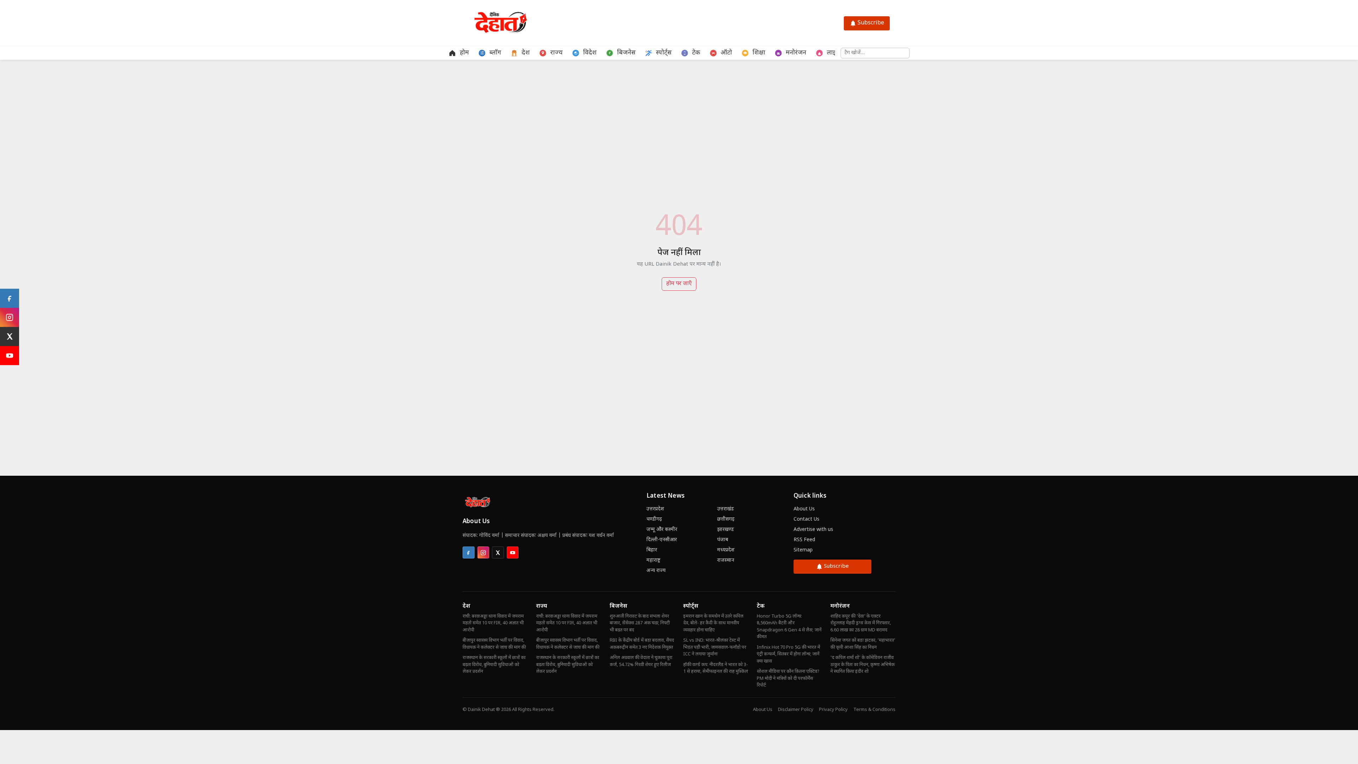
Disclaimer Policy (795, 710)
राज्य (541, 606)
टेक (761, 606)
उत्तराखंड (725, 509)
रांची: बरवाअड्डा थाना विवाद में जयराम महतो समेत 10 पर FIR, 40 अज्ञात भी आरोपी (493, 623)
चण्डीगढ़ (654, 519)
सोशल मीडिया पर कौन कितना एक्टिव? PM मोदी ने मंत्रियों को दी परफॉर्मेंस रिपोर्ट (788, 678)
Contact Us (806, 519)
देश (466, 606)
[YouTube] (9, 355)
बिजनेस (618, 606)
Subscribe (871, 23)
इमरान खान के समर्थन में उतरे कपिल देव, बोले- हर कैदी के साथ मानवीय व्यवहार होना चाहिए (713, 623)
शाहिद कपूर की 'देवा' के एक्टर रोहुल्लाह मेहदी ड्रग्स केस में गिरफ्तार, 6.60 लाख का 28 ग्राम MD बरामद (860, 623)
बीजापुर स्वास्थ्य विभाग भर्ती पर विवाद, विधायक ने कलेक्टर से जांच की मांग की (494, 643)
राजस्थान (725, 560)
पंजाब (722, 540)
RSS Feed (804, 540)
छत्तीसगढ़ (726, 519)
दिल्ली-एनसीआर (661, 540)
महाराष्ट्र (653, 560)
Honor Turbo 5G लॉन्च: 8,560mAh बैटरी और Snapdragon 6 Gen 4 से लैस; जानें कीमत (789, 626)
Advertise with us (813, 529)
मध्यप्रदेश (726, 550)
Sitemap (803, 550)
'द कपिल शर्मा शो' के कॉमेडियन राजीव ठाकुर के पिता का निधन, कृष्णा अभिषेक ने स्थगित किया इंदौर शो (862, 665)
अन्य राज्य (656, 570)
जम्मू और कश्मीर (661, 529)
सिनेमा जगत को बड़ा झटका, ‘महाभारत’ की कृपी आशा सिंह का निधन (862, 643)
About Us (804, 509)
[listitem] (469, 552)
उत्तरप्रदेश (655, 509)
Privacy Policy (833, 710)
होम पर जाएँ (679, 284)
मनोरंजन (840, 606)
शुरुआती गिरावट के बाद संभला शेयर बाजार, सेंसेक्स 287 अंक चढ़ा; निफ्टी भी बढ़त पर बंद (640, 623)
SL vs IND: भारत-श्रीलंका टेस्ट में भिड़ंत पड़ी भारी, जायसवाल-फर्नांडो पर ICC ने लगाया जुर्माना (714, 647)
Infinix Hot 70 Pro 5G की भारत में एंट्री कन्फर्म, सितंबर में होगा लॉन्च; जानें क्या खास (788, 654)
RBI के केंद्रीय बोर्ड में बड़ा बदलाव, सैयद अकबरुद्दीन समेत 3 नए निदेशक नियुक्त (642, 643)
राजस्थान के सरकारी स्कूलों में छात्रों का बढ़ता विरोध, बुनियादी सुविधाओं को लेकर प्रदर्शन (494, 665)
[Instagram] (9, 317)
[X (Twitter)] (9, 336)
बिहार (651, 550)
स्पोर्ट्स (690, 606)
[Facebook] (9, 298)
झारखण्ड (725, 529)
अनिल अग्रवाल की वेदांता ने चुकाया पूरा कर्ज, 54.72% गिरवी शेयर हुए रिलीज (641, 661)
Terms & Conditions (874, 710)
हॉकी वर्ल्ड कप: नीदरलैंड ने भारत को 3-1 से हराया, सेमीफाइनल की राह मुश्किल (715, 668)
